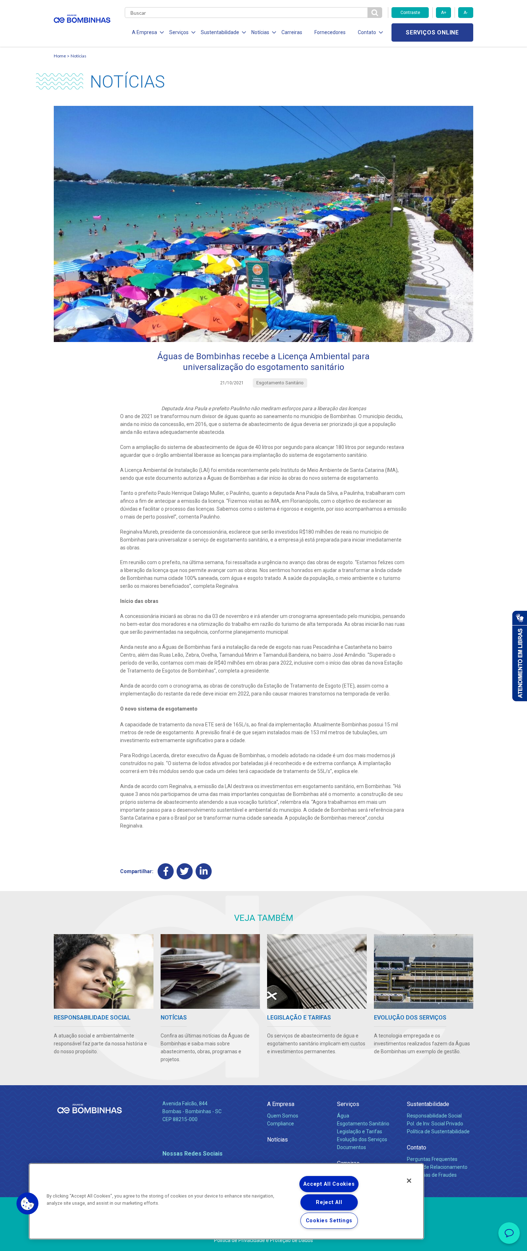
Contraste (410, 12)
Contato (416, 1147)
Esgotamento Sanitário (363, 1123)
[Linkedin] (204, 871)
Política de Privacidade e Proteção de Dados (263, 1240)
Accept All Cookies (329, 1184)
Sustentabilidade (428, 1104)
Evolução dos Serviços (362, 1139)
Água (343, 1116)
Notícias (78, 55)
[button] (27, 1203)
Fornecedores (330, 32)
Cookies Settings (329, 1221)
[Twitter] (185, 871)
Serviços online (432, 32)
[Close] (409, 1181)
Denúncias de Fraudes (432, 1175)
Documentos (351, 1147)
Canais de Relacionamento (437, 1167)
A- (465, 12)
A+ (443, 12)
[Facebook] (166, 871)
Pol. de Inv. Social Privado (435, 1123)
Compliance (280, 1123)
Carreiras (291, 32)
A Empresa (280, 1104)
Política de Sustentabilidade (438, 1131)
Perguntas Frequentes (432, 1159)
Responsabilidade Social (434, 1116)
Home (60, 55)
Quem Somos (282, 1116)
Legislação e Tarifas (359, 1131)
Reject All (329, 1202)
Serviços (348, 1104)
